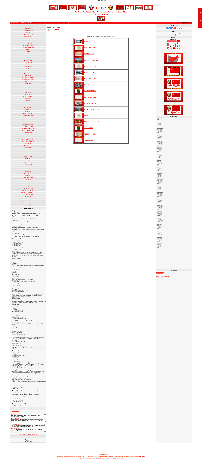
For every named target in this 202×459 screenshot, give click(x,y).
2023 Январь (159, 196)
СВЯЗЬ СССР (14, 359)
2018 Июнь (159, 138)
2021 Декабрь (159, 182)
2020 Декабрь (159, 168)
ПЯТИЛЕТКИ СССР (15, 352)
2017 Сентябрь (160, 128)
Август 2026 (173, 39)
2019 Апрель (159, 148)
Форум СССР (17, 22)
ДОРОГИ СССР (15, 271)
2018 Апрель (159, 136)
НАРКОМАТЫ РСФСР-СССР (17, 317)
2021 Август (159, 177)
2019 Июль (159, 151)
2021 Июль (159, 176)
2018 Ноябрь (159, 144)
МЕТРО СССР (14, 308)
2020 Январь (159, 155)
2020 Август (159, 163)
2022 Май (159, 187)
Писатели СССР (15, 333)
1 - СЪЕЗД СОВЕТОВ (16, 212)
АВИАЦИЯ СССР (15, 214)
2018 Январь (159, 132)
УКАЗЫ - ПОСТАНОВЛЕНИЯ (17, 396)
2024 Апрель (159, 214)
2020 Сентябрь (160, 164)
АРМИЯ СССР (14, 220)
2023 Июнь (159, 202)
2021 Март (159, 171)
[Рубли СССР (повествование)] (148, 9)
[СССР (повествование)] (53, 9)
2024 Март (159, 213)
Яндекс (139, 456)
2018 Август (159, 141)
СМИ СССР (14, 369)
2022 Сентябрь (160, 192)
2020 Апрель (159, 158)
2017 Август (159, 126)
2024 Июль (159, 218)
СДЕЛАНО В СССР (15, 361)
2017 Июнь (159, 124)
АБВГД (13, 210)
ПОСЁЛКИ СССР (90, 91)
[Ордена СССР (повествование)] (139, 7)
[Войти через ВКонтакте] (169, 28)
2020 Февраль (159, 156)
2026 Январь (159, 239)
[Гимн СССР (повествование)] (120, 9)
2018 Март (159, 135)
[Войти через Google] (178, 28)
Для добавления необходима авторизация (28, 434)
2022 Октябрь (159, 193)
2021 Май (159, 174)
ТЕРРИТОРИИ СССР (92, 134)
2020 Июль (159, 162)
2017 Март (159, 120)
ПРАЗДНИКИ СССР (15, 345)
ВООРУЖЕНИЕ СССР (16, 233)
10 (168, 45)
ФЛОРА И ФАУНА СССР (16, 400)
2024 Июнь (159, 216)
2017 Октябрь (159, 129)
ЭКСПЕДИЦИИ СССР (16, 405)
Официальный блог (160, 272)
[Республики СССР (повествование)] (82, 7)
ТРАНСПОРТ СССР (15, 389)
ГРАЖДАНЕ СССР (15, 260)
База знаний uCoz (159, 274)
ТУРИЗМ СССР (15, 392)
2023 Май (159, 201)
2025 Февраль (159, 226)
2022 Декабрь (159, 195)
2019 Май (159, 149)
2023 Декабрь (159, 209)
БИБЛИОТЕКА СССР (16, 226)
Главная (12, 22)
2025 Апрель (159, 228)
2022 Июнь (159, 188)
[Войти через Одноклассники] (180, 28)
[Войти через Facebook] (172, 28)
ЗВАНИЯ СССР (15, 278)
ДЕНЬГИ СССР (15, 269)
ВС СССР (13, 235)
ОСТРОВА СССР (90, 78)
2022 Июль (159, 189)
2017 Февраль (159, 119)
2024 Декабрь (159, 224)
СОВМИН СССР (15, 380)
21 (175, 46)
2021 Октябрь (159, 180)
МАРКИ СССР (14, 306)
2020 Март (159, 157)
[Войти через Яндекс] (175, 28)
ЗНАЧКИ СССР (15, 283)
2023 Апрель (159, 200)
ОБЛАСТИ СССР (90, 66)
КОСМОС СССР (15, 297)
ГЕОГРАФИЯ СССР (15, 249)
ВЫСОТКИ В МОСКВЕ (16, 237)
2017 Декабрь (159, 131)
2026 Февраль (159, 240)
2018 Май (159, 137)
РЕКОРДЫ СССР (15, 354)
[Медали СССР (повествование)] (129, 7)
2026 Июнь (159, 245)
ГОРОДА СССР (89, 41)
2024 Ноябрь (159, 222)
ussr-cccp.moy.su (103, 454)
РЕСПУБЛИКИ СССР (91, 122)
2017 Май (159, 123)
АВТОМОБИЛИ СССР (16, 217)
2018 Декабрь (159, 145)
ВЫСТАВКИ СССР (15, 240)
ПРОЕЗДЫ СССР (90, 103)
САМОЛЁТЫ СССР (15, 356)
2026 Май (159, 244)
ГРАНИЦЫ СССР (15, 262)
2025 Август (159, 233)
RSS (31, 22)
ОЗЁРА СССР (89, 72)
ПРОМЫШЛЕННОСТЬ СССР (17, 349)
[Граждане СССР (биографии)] (101, 20)
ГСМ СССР (14, 264)
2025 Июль (159, 232)
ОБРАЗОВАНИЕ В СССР (16, 322)
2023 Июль (159, 203)
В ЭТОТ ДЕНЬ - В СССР (16, 242)
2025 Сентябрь (160, 234)
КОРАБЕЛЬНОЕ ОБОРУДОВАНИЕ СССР (20, 290)
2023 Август (159, 205)
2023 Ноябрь (159, 208)
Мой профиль (23, 22)
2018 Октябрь (159, 143)
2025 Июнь (159, 231)
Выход (28, 22)
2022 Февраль (159, 184)
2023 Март (159, 199)
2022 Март (159, 186)
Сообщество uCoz (159, 273)
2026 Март (159, 241)
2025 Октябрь (159, 235)
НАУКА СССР (14, 319)
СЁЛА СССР (88, 128)
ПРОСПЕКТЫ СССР (91, 109)
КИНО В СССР (14, 288)
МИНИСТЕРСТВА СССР (16, 310)
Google (143, 456)
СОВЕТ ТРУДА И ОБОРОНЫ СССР (19, 378)
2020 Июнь (159, 161)
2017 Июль (159, 125)
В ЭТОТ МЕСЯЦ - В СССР (17, 247)
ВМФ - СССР (14, 228)
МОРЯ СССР (89, 54)
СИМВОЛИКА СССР (16, 366)
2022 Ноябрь (159, 194)
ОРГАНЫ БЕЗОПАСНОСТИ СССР (18, 329)
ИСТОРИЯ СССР (15, 285)
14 (175, 45)
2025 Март (159, 227)
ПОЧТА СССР (14, 339)
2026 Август (159, 247)
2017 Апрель (159, 122)
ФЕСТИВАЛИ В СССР (16, 398)
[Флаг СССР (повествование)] (63, 7)
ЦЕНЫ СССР (14, 402)
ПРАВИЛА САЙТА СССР (16, 342)
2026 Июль (159, 246)
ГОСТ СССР (14, 251)
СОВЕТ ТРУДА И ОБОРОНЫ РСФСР (19, 376)
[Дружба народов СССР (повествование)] (72, 7)
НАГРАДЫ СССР (15, 315)
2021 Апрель (159, 173)
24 (168, 48)
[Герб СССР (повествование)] (91, 9)
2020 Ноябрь (159, 167)
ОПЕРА (69, 22)
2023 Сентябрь (160, 206)
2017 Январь (159, 118)
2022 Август (159, 190)
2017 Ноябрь (159, 130)
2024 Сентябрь (160, 220)
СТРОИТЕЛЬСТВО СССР (17, 387)
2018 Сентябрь (160, 142)
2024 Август (159, 219)
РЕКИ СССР (88, 115)
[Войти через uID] (167, 28)
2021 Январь (159, 169)
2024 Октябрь (159, 221)
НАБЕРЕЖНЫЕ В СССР (93, 60)
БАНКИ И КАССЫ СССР (16, 224)
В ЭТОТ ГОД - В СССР (16, 244)
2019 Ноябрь (159, 154)
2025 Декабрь (159, 238)
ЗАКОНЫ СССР (15, 276)
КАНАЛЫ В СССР (90, 48)
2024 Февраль (159, 212)
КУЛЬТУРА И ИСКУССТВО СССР (18, 299)
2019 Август (159, 152)
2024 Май (159, 215)
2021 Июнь (159, 175)
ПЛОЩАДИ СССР (90, 97)
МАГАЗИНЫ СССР (15, 303)
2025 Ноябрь (159, 237)
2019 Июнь (159, 150)
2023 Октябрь (159, 207)
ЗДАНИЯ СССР (15, 280)
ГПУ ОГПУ (14, 257)
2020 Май (159, 160)
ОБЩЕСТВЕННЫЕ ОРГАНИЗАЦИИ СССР (20, 326)
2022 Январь (159, 183)
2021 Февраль (159, 170)
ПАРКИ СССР (89, 85)
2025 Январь (159, 225)
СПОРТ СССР (14, 385)
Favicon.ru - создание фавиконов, (162, 276)
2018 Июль (159, 139)
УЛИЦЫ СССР (89, 140)
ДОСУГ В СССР (15, 273)
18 (170, 46)
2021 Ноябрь (159, 181)
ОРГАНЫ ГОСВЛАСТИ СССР (17, 331)
